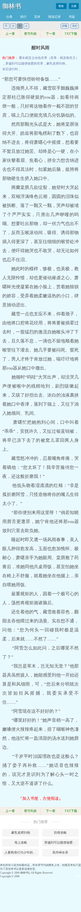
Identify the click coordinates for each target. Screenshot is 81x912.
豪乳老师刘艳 (55, 63)
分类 (9, 17)
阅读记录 (54, 17)
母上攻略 (20, 842)
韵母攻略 (60, 832)
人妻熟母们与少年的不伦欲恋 (21, 852)
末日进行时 (10, 69)
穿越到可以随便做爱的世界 (24, 63)
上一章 (10, 33)
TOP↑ (77, 876)
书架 (72, 17)
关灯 (74, 26)
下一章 (50, 33)
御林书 (11, 5)
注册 (73, 6)
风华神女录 (60, 852)
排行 (23, 17)
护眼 (65, 26)
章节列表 (30, 33)
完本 (37, 17)
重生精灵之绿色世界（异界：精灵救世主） (49, 58)
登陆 (61, 6)
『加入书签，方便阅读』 (40, 798)
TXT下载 (71, 33)
